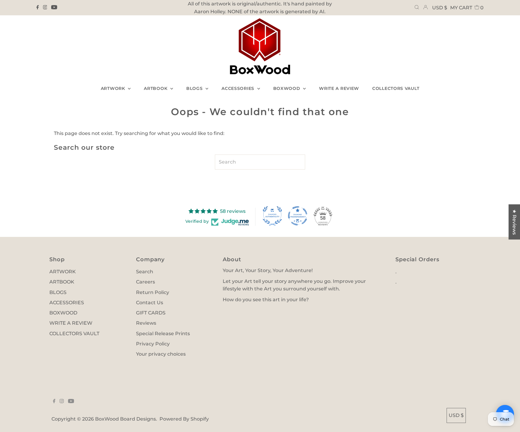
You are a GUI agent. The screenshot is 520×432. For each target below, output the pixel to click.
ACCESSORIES (66, 302)
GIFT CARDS (151, 313)
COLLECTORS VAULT (74, 333)
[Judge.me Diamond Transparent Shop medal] (297, 215)
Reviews (146, 323)
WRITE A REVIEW (70, 323)
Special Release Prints (163, 333)
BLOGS (58, 292)
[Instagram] (45, 8)
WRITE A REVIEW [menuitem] (339, 88)
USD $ (439, 8)
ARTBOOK (61, 282)
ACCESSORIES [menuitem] (238, 88)
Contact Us (149, 302)
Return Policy (152, 292)
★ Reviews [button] (514, 221)
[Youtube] (54, 8)
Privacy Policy (153, 344)
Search (144, 271)
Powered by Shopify (184, 419)
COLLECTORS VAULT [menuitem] (395, 88)
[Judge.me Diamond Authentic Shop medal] (272, 215)
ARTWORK (62, 271)
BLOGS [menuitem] (195, 88)
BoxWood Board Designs (125, 419)
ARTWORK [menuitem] (114, 88)
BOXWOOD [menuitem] (287, 88)
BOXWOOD (63, 313)
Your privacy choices (161, 354)
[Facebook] (37, 8)
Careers (145, 282)
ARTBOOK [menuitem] (156, 88)
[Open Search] (417, 8)
